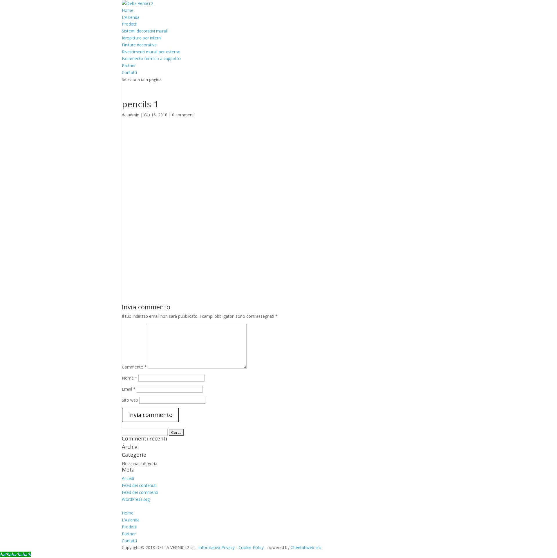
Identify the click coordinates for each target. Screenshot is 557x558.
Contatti (129, 72)
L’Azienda (131, 17)
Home (127, 10)
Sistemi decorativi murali (145, 31)
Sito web (130, 400)
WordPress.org (136, 499)
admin (133, 115)
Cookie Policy (251, 547)
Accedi (128, 478)
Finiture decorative (139, 45)
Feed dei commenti (140, 492)
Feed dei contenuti (139, 485)
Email (128, 389)
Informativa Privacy (216, 547)
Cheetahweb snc (306, 547)
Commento (134, 367)
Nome (129, 378)
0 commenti (183, 115)
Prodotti (129, 24)
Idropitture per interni (142, 38)
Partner (129, 65)
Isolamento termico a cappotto (151, 58)
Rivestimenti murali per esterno (151, 52)
